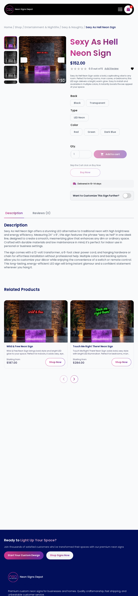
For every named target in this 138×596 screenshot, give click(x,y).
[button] (10, 42)
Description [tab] (14, 213)
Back (74, 96)
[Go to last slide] (24, 60)
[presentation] (63, 379)
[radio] (77, 103)
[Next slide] (61, 60)
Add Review (112, 68)
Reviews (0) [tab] (41, 213)
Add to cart (113, 154)
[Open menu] (119, 9)
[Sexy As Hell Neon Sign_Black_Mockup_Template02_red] (42, 59)
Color (74, 125)
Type (74, 110)
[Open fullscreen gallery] (62, 80)
